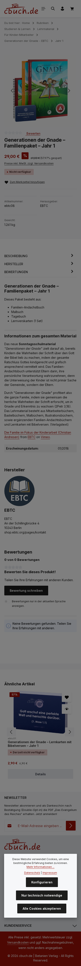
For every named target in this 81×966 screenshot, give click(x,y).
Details (40, 774)
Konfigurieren (41, 882)
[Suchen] (53, 8)
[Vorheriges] (12, 90)
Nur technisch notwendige (41, 895)
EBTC (31, 437)
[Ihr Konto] (62, 8)
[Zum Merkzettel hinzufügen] (66, 697)
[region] (40, 91)
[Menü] (43, 8)
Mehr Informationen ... (40, 866)
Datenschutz (32, 872)
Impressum (50, 872)
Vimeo (45, 437)
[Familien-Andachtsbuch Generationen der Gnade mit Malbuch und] (40, 90)
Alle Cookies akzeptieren (42, 908)
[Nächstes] (68, 90)
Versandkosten (18, 942)
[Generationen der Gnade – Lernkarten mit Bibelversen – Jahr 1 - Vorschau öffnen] (66, 709)
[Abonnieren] (71, 826)
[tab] (39, 256)
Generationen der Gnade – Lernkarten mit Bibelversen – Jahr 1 (39, 744)
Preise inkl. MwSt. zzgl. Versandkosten (29, 163)
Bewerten (33, 133)
